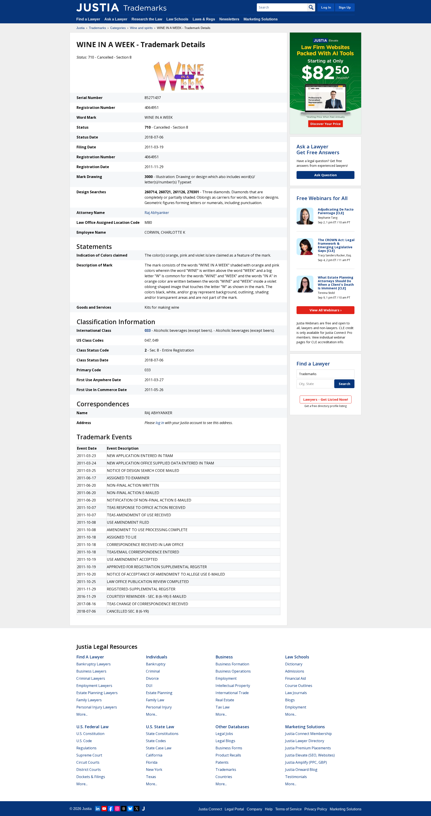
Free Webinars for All (322, 198)
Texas (151, 776)
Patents (222, 762)
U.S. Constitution (90, 733)
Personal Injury (159, 707)
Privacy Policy (315, 809)
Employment (226, 678)
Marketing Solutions (261, 19)
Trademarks (97, 28)
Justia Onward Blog (301, 769)
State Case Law (158, 748)
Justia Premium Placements (308, 748)
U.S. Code (84, 740)
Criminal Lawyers (90, 678)
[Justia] (97, 7)
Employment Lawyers (94, 685)
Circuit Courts (87, 762)
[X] (136, 808)
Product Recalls (228, 755)
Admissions (294, 671)
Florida (151, 762)
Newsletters (229, 19)
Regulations (86, 748)
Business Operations (233, 671)
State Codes (156, 740)
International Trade (232, 692)
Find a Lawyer (88, 19)
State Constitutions (162, 733)
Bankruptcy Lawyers (93, 664)
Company (254, 809)
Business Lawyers (91, 671)
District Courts (88, 769)
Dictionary (293, 664)
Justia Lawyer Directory (304, 740)
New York (154, 769)
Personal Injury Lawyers (96, 707)
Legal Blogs (225, 740)
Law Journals (296, 692)
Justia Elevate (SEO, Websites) (310, 755)
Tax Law (222, 707)
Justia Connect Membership (308, 733)
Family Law (155, 699)
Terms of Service (288, 809)
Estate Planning (159, 692)
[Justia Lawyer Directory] (143, 808)
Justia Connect (210, 809)
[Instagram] (117, 808)
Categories (118, 28)
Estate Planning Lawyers (97, 692)
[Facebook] (110, 808)
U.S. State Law (160, 726)
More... (82, 714)
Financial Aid (295, 678)
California (154, 755)
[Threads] (123, 808)
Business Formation (232, 664)
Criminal (153, 671)
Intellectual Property (233, 685)
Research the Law (147, 19)
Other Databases (232, 726)
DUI (149, 685)
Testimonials (296, 776)
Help (269, 809)
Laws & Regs (204, 19)
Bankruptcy (155, 664)
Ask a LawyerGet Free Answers (318, 149)
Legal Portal (234, 809)
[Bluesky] (130, 808)
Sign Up (345, 7)
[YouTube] (104, 808)
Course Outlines (298, 685)
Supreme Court (89, 755)
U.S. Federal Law (92, 726)
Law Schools (177, 19)
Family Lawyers (89, 699)
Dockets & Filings (90, 776)
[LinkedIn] (97, 808)
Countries (224, 776)
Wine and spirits (141, 28)
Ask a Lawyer (115, 19)
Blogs (290, 699)
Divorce (152, 678)
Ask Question (325, 175)
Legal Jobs (224, 733)
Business (224, 657)
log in (160, 422)
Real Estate (225, 699)
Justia (80, 28)
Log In (326, 7)
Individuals (156, 657)
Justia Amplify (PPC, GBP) (306, 762)
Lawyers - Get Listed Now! (325, 399)
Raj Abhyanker (157, 212)
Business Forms (229, 748)
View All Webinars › (326, 310)
